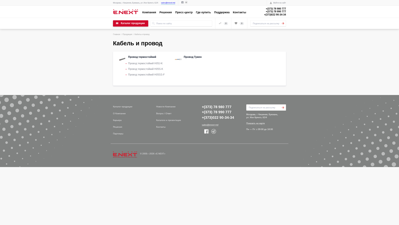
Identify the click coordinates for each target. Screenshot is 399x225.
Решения (165, 12)
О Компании (119, 113)
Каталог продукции (122, 106)
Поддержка (222, 12)
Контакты (239, 12)
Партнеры (118, 133)
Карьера (117, 120)
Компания (149, 12)
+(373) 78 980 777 (276, 8)
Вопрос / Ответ (163, 113)
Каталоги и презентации (168, 120)
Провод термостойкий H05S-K (145, 69)
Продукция (127, 34)
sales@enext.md (168, 3)
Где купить (203, 12)
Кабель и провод (142, 34)
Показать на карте (255, 123)
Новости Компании (165, 106)
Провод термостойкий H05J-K (145, 63)
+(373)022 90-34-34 (275, 14)
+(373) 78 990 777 (276, 11)
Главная (116, 34)
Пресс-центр (184, 12)
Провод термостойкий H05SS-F (146, 74)
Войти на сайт (279, 3)
